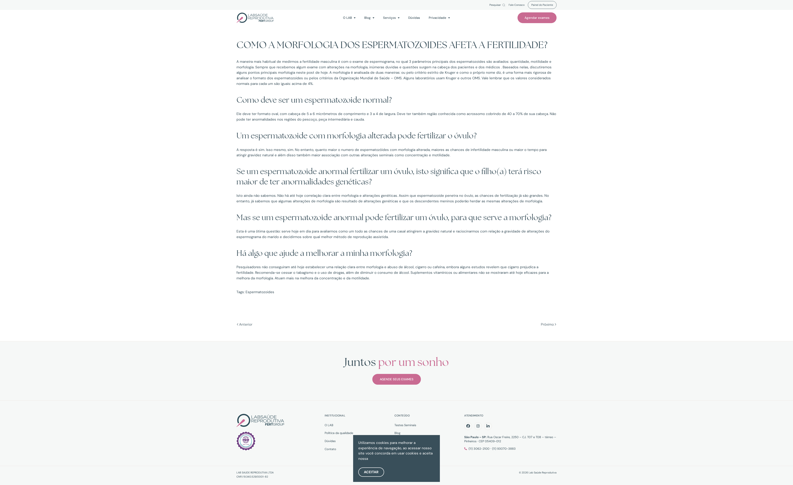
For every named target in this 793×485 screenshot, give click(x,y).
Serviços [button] (389, 17)
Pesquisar (495, 5)
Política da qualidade (339, 433)
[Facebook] (468, 426)
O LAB (329, 425)
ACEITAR (371, 472)
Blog (397, 433)
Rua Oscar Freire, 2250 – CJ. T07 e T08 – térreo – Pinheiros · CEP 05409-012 (510, 439)
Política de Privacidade (388, 458)
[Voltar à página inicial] (255, 18)
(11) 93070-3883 (504, 449)
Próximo (547, 324)
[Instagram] (478, 426)
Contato (330, 449)
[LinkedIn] (488, 426)
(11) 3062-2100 (479, 449)
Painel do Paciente (542, 5)
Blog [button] (367, 17)
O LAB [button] (347, 17)
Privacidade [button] (437, 17)
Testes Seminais (405, 425)
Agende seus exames (396, 379)
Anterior (245, 324)
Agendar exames (537, 18)
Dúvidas (414, 17)
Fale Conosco (517, 5)
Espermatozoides (260, 292)
